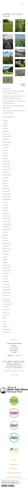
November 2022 (7, 224)
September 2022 (7, 229)
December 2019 (7, 289)
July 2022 (5, 232)
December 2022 (7, 221)
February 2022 (6, 243)
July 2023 (5, 202)
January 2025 (6, 164)
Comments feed (6, 329)
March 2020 (5, 281)
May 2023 (5, 207)
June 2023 (5, 205)
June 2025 (5, 150)
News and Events (7, 301)
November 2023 (7, 196)
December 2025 (7, 136)
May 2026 (5, 125)
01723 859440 (17, 355)
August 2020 (6, 273)
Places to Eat (6, 309)
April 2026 (5, 128)
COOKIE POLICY (14, 464)
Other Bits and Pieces (8, 304)
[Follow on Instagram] (17, 375)
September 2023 (7, 199)
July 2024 (5, 180)
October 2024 (6, 172)
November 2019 (7, 292)
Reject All (11, 485)
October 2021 (6, 251)
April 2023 (5, 210)
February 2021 (6, 265)
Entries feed (6, 326)
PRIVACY (14, 460)
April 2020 (5, 278)
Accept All (4, 485)
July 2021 (5, 257)
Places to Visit (6, 312)
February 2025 (6, 161)
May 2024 (5, 183)
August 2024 (6, 177)
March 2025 (5, 158)
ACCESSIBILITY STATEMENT (14, 477)
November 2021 (7, 248)
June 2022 (5, 235)
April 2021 (5, 262)
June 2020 (5, 276)
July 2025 (5, 147)
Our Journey (6, 306)
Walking (5, 317)
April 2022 (5, 240)
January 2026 (6, 134)
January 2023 (6, 218)
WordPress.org (6, 332)
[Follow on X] (14, 375)
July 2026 (5, 123)
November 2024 (7, 169)
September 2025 (7, 142)
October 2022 (6, 227)
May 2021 (5, 259)
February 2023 (6, 216)
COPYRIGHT (14, 468)
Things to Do (6, 315)
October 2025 (6, 139)
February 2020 (6, 284)
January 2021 (6, 267)
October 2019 (6, 295)
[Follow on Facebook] (11, 375)
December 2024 (7, 166)
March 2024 (5, 186)
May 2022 (5, 237)
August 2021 (6, 254)
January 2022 (6, 246)
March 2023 (5, 213)
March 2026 (5, 131)
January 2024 (6, 191)
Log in (4, 324)
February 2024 (6, 188)
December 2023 (7, 194)
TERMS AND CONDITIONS (14, 473)
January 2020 (6, 287)
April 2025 (5, 155)
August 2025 (6, 145)
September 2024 (7, 175)
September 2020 (7, 270)
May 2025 (5, 153)
